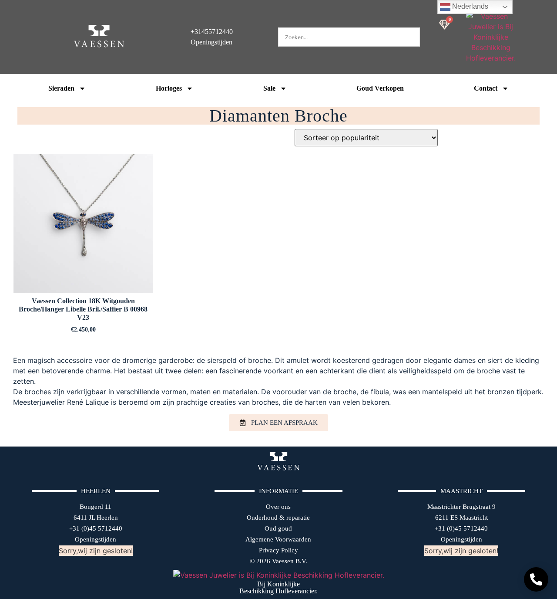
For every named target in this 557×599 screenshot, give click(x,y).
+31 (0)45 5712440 (95, 528)
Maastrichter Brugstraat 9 (461, 506)
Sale (269, 88)
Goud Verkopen (380, 88)
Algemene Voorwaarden (278, 539)
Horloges (169, 88)
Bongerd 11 (95, 506)
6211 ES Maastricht (461, 517)
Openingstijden (95, 539)
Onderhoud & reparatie (278, 517)
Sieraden (61, 88)
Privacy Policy (278, 550)
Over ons (278, 506)
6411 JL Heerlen (96, 517)
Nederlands (469, 6)
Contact (485, 88)
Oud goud (278, 528)
